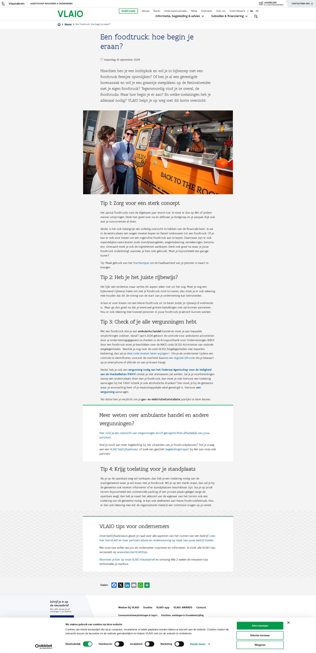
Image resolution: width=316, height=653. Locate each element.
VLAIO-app (163, 607)
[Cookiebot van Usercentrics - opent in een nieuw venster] (43, 646)
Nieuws (145, 11)
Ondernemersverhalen (175, 11)
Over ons (220, 11)
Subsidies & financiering (227, 16)
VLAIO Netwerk (237, 11)
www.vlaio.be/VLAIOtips (132, 552)
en (257, 11)
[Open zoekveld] (255, 16)
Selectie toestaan (260, 635)
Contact (201, 607)
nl (251, 11)
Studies (147, 607)
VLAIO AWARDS (182, 607)
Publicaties (206, 11)
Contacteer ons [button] (301, 3)
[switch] (119, 644)
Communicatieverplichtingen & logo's (137, 615)
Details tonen (197, 644)
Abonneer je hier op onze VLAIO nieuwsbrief (127, 559)
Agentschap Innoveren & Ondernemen (51, 3)
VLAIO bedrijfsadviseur (124, 449)
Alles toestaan (260, 625)
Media (194, 11)
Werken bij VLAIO (128, 607)
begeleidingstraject (177, 449)
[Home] (59, 24)
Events (157, 11)
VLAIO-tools (128, 11)
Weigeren (260, 644)
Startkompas (141, 263)
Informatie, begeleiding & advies (178, 16)
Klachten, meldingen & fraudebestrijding (182, 615)
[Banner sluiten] (288, 622)
